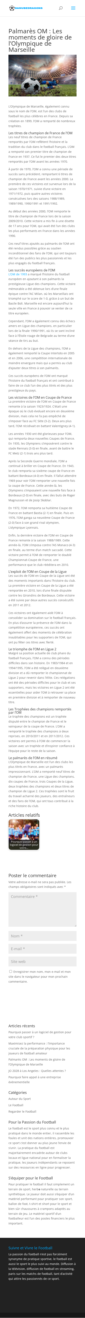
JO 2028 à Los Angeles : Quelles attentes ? (37, 1071)
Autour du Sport (19, 1099)
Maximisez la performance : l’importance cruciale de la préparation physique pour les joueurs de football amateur (39, 1048)
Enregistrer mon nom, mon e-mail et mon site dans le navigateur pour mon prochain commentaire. (39, 976)
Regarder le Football (22, 1111)
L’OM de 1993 (17, 274)
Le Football (15, 1105)
